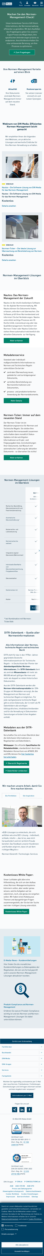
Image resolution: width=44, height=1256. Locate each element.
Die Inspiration (28, 796)
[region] (22, 1221)
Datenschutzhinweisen (9, 1219)
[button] (27, 4)
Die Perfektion (10, 796)
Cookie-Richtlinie (35, 1219)
